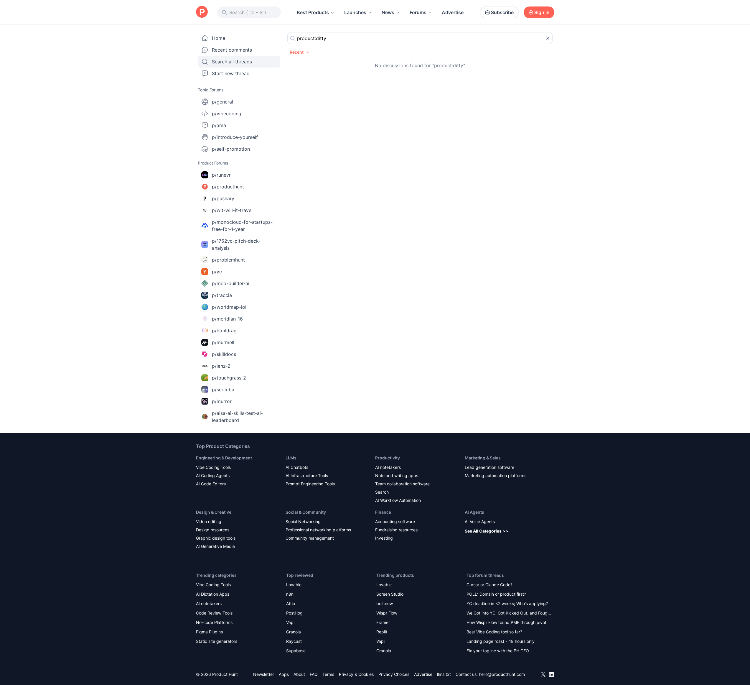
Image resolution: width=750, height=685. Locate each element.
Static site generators (216, 641)
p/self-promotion (231, 149)
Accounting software (395, 521)
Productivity (387, 457)
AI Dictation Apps (212, 594)
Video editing (208, 521)
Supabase (296, 650)
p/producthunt (228, 187)
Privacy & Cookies (356, 674)
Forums (418, 12)
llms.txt (444, 674)
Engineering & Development (224, 457)
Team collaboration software (402, 483)
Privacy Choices (393, 674)
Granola (293, 631)
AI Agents (474, 512)
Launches (355, 12)
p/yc (217, 272)
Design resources (212, 529)
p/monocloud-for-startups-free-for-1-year (242, 225)
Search (382, 492)
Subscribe (502, 12)
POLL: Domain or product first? (496, 594)
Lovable (293, 584)
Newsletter (263, 674)
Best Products (313, 12)
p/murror (222, 401)
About (299, 674)
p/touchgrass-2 (229, 378)
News (388, 12)
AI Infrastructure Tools (307, 475)
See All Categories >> (486, 530)
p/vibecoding (226, 113)
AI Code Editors (211, 483)
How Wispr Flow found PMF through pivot (506, 622)
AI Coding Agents (213, 475)
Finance (383, 512)
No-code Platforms (214, 622)
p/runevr (221, 175)
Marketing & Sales (483, 457)
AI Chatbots (297, 467)
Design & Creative (213, 512)
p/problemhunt (228, 260)
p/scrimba (223, 389)
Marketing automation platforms (495, 475)
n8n (290, 594)
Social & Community (306, 512)
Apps (284, 674)
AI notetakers (388, 467)
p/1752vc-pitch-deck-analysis (236, 244)
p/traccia (222, 295)
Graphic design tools (215, 538)
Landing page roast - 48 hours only (501, 641)
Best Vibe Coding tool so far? (494, 631)
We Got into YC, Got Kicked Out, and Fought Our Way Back (509, 613)
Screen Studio (389, 594)
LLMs (291, 457)
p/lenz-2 (221, 366)
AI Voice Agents (480, 521)
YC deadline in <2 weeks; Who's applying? (507, 603)
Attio (290, 603)
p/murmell (223, 342)
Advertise (453, 12)
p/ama (219, 125)
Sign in (542, 12)
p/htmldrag (224, 331)
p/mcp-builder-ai (230, 283)
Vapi (290, 622)
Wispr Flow (386, 612)
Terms (328, 674)
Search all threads (232, 62)
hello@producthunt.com (502, 674)
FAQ (314, 674)
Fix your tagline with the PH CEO (498, 650)
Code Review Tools (214, 612)
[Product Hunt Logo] (202, 12)
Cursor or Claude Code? (489, 584)
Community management (310, 538)
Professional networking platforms (318, 529)
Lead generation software (489, 467)
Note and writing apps (396, 475)
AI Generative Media (215, 546)
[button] (300, 52)
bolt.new (384, 603)
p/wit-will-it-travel (232, 210)
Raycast (294, 641)
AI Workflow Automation (398, 500)
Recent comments (232, 50)
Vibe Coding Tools (213, 467)
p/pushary (223, 198)
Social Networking (303, 521)
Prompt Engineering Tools (310, 483)
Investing (384, 538)
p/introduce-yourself (235, 137)
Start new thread (231, 73)
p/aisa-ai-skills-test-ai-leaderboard (237, 416)
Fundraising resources (396, 529)
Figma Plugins (209, 631)
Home (218, 38)
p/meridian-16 (227, 319)
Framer (383, 622)
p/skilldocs (224, 354)
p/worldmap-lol (229, 307)
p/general (222, 102)
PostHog (294, 612)
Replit (381, 631)
